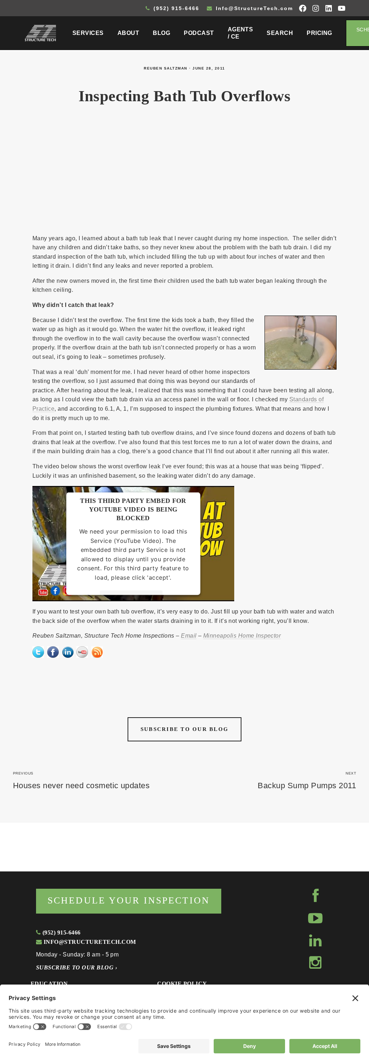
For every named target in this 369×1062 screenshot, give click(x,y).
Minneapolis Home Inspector (242, 636)
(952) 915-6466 (175, 8)
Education (49, 984)
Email (188, 636)
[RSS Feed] (97, 651)
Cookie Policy (182, 984)
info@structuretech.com (89, 942)
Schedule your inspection (129, 900)
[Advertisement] (184, 173)
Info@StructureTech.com (253, 8)
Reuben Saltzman (165, 68)
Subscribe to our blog (184, 729)
